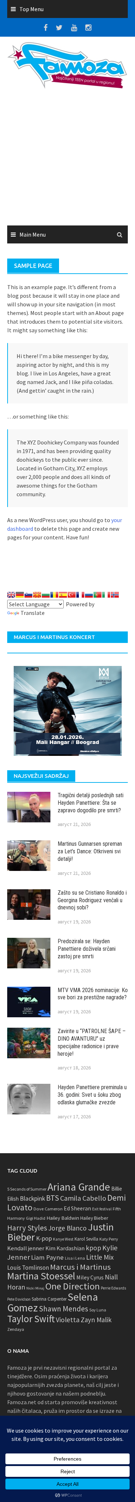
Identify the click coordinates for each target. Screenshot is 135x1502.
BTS (52, 1198)
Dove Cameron (48, 1208)
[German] (20, 595)
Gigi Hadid (35, 1218)
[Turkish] (72, 595)
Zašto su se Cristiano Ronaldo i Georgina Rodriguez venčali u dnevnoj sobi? (92, 900)
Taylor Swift (31, 1318)
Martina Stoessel (41, 1276)
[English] (11, 595)
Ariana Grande (79, 1186)
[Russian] (89, 595)
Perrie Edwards (113, 1288)
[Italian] (106, 595)
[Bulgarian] (46, 595)
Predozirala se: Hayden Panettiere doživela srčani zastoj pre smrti (87, 949)
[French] (80, 595)
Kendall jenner (25, 1248)
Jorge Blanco (67, 1228)
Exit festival (102, 1208)
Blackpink (32, 1198)
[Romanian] (54, 595)
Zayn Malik (96, 1319)
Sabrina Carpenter (49, 1299)
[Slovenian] (28, 595)
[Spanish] (63, 595)
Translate (33, 612)
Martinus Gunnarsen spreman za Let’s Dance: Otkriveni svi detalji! (90, 851)
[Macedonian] (37, 595)
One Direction (72, 1286)
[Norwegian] (115, 595)
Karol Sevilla (86, 1239)
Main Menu (32, 234)
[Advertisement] (67, 160)
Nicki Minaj (35, 1288)
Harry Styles (27, 1228)
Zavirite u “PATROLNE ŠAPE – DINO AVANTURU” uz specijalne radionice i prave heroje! (92, 1042)
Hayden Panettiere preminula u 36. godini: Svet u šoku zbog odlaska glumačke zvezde (92, 1095)
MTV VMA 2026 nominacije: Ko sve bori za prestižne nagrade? (93, 994)
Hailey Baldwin (62, 1217)
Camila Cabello (83, 1197)
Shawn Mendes (63, 1309)
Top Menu (31, 9)
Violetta (68, 1319)
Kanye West (63, 1239)
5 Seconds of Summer (26, 1189)
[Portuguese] (98, 595)
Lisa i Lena (75, 1258)
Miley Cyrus (90, 1277)
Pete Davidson (19, 1299)
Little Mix (100, 1257)
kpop (93, 1247)
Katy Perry (108, 1239)
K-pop (44, 1238)
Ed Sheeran (77, 1208)
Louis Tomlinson (28, 1268)
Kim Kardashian (65, 1248)
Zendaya (15, 1329)
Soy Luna (97, 1309)
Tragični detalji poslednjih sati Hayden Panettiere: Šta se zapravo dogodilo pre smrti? (90, 803)
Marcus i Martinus (80, 1267)
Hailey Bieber (94, 1218)
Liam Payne (47, 1257)
